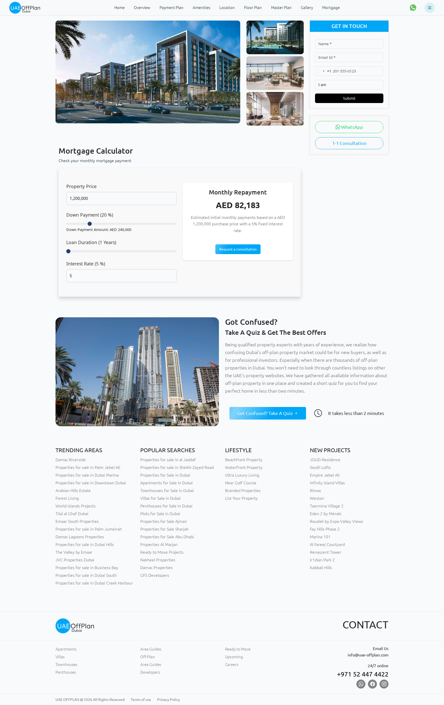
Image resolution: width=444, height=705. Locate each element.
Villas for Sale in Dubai (160, 498)
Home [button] (119, 7)
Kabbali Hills (321, 567)
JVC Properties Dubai (74, 560)
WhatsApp (351, 126)
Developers (150, 672)
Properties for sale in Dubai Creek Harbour (94, 583)
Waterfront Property (244, 467)
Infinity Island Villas (327, 482)
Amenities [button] (201, 7)
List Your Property (241, 498)
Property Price (81, 186)
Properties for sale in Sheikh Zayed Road (177, 467)
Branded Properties (243, 490)
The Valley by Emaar (73, 552)
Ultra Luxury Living (242, 475)
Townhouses (66, 664)
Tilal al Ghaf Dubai (71, 513)
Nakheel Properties (157, 560)
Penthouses (65, 672)
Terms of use (141, 700)
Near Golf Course (240, 482)
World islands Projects (75, 506)
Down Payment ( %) (89, 215)
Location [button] (227, 7)
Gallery (307, 7)
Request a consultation (238, 249)
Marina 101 (320, 536)
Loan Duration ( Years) (91, 242)
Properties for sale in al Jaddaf (168, 459)
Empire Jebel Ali (325, 475)
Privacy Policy (168, 700)
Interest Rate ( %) (85, 264)
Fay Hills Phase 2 (325, 529)
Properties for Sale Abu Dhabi (167, 536)
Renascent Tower (325, 552)
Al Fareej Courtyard (327, 544)
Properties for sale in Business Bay (86, 567)
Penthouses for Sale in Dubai (166, 506)
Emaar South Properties (77, 521)
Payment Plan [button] (171, 7)
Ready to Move (238, 649)
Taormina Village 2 (327, 506)
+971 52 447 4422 (362, 674)
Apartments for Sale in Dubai (166, 482)
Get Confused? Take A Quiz (265, 413)
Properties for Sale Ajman (163, 521)
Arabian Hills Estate (73, 490)
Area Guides (150, 649)
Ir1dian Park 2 (322, 560)
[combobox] (323, 71)
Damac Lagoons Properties (79, 536)
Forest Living (67, 498)
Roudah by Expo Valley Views (336, 521)
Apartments (65, 649)
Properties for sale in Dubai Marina (87, 475)
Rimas (315, 490)
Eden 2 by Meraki (325, 513)
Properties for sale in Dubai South (86, 575)
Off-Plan (147, 657)
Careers (231, 664)
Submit (349, 98)
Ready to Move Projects (161, 552)
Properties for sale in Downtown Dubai (90, 482)
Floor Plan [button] (253, 7)
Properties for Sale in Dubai (165, 475)
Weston (317, 498)
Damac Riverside (70, 459)
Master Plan (281, 7)
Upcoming (234, 657)
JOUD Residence (325, 459)
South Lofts (320, 467)
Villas (59, 657)
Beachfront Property (243, 459)
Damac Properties (156, 567)
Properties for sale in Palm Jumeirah (88, 529)
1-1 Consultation (349, 143)
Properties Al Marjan (159, 544)
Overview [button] (142, 7)
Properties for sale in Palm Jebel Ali (87, 467)
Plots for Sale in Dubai (160, 513)
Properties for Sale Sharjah (164, 529)
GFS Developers (154, 575)
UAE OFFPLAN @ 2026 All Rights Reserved (90, 700)
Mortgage (331, 7)
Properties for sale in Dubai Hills (84, 544)
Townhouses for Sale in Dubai (167, 490)
